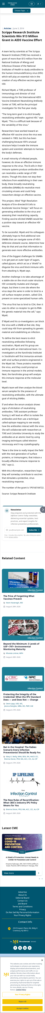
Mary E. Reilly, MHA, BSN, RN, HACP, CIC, (22, 756)
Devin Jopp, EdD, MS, (14, 703)
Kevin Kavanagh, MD (14, 603)
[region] (22, 985)
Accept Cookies (23, 1008)
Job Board (22, 903)
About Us (22, 895)
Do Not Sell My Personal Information (22, 912)
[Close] (42, 960)
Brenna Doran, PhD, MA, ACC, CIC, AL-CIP (20, 759)
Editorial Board (22, 898)
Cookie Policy (21, 990)
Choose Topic (20, 10)
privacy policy (13, 537)
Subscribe (33, 530)
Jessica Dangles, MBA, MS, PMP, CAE (18, 706)
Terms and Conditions (23, 906)
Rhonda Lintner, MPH (14, 653)
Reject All (22, 1001)
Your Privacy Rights (22, 915)
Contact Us (22, 900)
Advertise (22, 892)
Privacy (22, 909)
